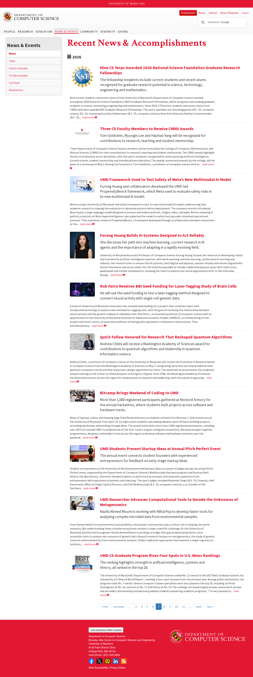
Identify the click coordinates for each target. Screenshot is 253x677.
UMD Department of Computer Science (31, 17)
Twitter (99, 661)
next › (199, 606)
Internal (213, 12)
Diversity (108, 31)
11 (183, 606)
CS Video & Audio (18, 75)
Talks (12, 61)
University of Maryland (126, 3)
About (202, 12)
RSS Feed (123, 661)
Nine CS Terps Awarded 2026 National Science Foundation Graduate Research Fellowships (170, 70)
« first (105, 606)
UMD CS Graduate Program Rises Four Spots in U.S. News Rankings (160, 555)
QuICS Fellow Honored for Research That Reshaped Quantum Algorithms (166, 337)
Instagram (107, 661)
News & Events (66, 31)
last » (210, 606)
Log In (245, 12)
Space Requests (229, 12)
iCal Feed (14, 82)
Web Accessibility (98, 667)
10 (176, 606)
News (12, 53)
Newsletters (16, 90)
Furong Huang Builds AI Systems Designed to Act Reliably (152, 235)
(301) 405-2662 (111, 654)
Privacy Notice (117, 667)
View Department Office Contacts (106, 629)
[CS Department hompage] (207, 635)
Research (25, 31)
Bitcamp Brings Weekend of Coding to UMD (139, 392)
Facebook (91, 661)
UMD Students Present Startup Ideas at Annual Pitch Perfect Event (160, 448)
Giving (123, 31)
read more (88, 117)
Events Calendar (18, 68)
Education (44, 31)
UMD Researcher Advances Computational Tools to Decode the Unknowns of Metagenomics (169, 502)
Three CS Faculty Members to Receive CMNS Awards (147, 128)
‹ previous (118, 606)
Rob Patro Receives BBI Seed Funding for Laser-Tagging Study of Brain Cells (168, 286)
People (9, 31)
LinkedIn (115, 661)
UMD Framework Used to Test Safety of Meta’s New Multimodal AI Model (165, 179)
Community (89, 31)
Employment (188, 12)
